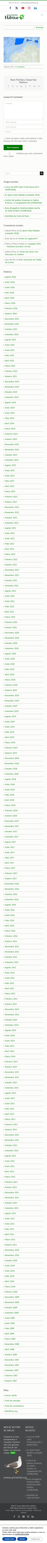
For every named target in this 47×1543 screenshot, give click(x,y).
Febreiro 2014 (11, 1061)
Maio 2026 (9, 292)
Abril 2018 (9, 800)
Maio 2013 (9, 1108)
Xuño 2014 (10, 1040)
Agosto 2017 (10, 842)
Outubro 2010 (11, 1260)
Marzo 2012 (10, 1176)
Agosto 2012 (10, 1155)
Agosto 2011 (10, 1213)
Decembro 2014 (12, 1009)
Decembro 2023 (12, 444)
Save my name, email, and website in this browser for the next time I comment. (23, 139)
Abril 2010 (9, 1281)
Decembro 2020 (12, 632)
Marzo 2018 (10, 805)
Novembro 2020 (12, 638)
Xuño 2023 (10, 475)
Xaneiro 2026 (11, 313)
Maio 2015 (9, 983)
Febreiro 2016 (11, 936)
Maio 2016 (9, 920)
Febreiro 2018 (11, 810)
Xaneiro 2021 (11, 627)
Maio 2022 (9, 543)
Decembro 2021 (12, 570)
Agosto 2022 (10, 528)
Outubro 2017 (11, 831)
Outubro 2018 (11, 768)
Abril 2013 (9, 1114)
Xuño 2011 (10, 1223)
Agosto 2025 (10, 339)
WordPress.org (11, 1411)
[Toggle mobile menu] (42, 15)
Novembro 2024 (12, 387)
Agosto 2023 (10, 465)
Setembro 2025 (12, 334)
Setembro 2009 (12, 1312)
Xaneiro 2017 (11, 878)
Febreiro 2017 (11, 873)
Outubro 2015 (11, 957)
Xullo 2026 (10, 282)
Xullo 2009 (10, 1318)
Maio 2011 (9, 1229)
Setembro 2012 (12, 1150)
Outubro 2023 (11, 455)
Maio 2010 (9, 1276)
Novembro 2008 (12, 1344)
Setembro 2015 (12, 962)
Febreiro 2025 (11, 371)
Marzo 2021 (10, 617)
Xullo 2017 (10, 847)
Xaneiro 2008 (11, 1354)
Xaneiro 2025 (11, 376)
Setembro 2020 (12, 648)
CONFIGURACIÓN (22, 1534)
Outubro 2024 (11, 392)
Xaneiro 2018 (11, 815)
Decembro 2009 (12, 1297)
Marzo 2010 (10, 1286)
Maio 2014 (9, 1046)
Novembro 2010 (12, 1255)
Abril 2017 (9, 862)
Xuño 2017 (10, 852)
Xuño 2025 (10, 350)
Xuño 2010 (10, 1271)
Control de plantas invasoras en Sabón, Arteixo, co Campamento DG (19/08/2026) (23, 201)
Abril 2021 (9, 611)
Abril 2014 (9, 1051)
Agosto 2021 (10, 591)
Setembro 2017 (12, 836)
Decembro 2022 (12, 507)
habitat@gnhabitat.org (29, 3)
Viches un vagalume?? (28, 238)
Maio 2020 (9, 669)
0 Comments (20, 67)
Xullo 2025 (10, 345)
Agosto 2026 (10, 277)
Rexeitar (22, 1539)
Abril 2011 (9, 1234)
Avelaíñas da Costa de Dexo (17, 216)
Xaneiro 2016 (11, 941)
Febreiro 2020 (11, 685)
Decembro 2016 (12, 883)
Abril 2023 (9, 486)
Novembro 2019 (12, 700)
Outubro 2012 (11, 1145)
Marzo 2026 (10, 303)
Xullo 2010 (10, 1265)
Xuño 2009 (10, 1323)
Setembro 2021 (12, 585)
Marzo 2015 (10, 993)
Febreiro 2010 (11, 1291)
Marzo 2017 (10, 868)
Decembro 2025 (12, 318)
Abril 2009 (9, 1333)
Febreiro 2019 (11, 747)
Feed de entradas (12, 1400)
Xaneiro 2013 (11, 1129)
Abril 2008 (9, 1349)
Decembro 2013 (12, 1072)
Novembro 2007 (12, 1365)
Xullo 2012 (10, 1161)
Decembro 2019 (12, 695)
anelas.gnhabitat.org (15, 1477)
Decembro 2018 (12, 758)
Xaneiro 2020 (11, 690)
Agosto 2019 (10, 716)
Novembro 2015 (12, 951)
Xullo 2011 (10, 1218)
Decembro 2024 (12, 381)
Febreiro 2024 (11, 434)
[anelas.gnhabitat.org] (13, 1457)
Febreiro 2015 (11, 998)
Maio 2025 (9, 355)
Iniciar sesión (11, 1395)
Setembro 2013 (12, 1087)
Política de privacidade (23, 1510)
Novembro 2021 (12, 575)
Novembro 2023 (12, 449)
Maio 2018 (9, 794)
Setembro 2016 (12, 899)
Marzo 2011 (10, 1239)
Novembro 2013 (12, 1077)
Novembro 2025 (12, 324)
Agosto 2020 (10, 653)
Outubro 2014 (11, 1019)
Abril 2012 (9, 1171)
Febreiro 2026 (11, 308)
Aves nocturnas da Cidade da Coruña (23, 261)
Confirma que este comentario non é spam (23, 154)
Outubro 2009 (11, 1307)
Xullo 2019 (10, 721)
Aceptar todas (9, 1539)
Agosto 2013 (10, 1093)
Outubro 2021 (11, 580)
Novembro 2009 (12, 1302)
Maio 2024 (9, 418)
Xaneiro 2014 (11, 1066)
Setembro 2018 (12, 774)
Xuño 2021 (10, 601)
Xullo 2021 (10, 596)
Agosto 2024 (10, 402)
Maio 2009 (9, 1328)
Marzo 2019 (10, 742)
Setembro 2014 (12, 1025)
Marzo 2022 (10, 554)
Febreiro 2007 (11, 1375)
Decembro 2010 (12, 1250)
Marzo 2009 (10, 1339)
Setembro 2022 (12, 523)
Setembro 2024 (12, 397)
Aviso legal (10, 1510)
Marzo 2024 (10, 428)
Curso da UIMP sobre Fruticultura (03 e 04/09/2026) (22, 188)
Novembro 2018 (12, 763)
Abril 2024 (9, 423)
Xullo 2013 (10, 1098)
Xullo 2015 (10, 972)
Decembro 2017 (12, 821)
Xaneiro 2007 (11, 1380)
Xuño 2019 (10, 726)
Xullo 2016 (10, 910)
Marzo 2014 (10, 1056)
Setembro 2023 (12, 460)
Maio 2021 (9, 606)
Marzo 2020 (10, 679)
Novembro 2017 (12, 826)
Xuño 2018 (10, 789)
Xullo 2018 (10, 784)
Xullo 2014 (10, 1035)
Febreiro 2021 (11, 622)
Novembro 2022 (12, 512)
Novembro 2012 (12, 1140)
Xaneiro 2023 (11, 502)
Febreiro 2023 (11, 496)
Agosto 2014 (10, 1030)
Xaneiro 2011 (11, 1244)
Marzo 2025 (10, 366)
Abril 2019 (9, 737)
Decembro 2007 (12, 1359)
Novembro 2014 (12, 1014)
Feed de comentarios (14, 1406)
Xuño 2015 (10, 978)
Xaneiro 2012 (11, 1187)
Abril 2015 (9, 988)
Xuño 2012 (10, 1166)
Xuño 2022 (10, 538)
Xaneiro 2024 (11, 439)
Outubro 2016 (11, 894)
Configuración (35, 1539)
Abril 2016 (9, 925)
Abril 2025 (9, 360)
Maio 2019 (9, 732)
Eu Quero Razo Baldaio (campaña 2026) (22, 195)
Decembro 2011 (12, 1192)
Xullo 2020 (10, 658)
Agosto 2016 (10, 904)
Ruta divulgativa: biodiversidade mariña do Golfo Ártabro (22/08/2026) (22, 209)
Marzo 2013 (10, 1119)
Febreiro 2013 (11, 1124)
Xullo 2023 (10, 470)
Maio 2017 (9, 857)
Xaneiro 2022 (11, 564)
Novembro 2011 (12, 1197)
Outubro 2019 (11, 706)
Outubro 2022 (11, 517)
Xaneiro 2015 (11, 1004)
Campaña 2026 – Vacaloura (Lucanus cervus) (23, 245)
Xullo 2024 (10, 407)
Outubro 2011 (11, 1202)
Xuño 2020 (10, 664)
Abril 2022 (9, 549)
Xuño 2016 (10, 915)
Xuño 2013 (10, 1103)
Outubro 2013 (11, 1082)
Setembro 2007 (12, 1370)
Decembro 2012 (12, 1134)
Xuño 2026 (10, 287)
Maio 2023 (9, 481)
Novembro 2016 (12, 889)
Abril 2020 (9, 674)
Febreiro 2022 (11, 559)
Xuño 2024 (10, 413)
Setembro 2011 (12, 1208)
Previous (39, 27)
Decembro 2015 (12, 946)
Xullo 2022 (10, 533)
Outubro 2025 (11, 329)
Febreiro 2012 (11, 1182)
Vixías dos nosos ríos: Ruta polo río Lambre (21, 253)
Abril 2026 (9, 298)
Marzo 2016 (10, 930)
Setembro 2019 (12, 711)
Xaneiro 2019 (11, 753)
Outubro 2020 (11, 643)
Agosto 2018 (10, 779)
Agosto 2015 (10, 967)
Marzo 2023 (10, 491)
